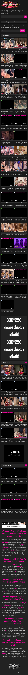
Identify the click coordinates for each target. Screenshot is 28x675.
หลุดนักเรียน (6, 547)
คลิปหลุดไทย (22, 609)
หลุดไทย (4, 631)
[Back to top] (23, 671)
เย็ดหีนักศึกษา (20, 566)
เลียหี (6, 630)
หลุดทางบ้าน (5, 542)
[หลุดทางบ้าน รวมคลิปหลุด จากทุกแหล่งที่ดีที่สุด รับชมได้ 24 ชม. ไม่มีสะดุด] (11, 5)
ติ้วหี (15, 571)
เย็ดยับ (15, 588)
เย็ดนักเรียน (20, 607)
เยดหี (4, 549)
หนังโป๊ (5, 591)
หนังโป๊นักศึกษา (14, 564)
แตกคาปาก (8, 605)
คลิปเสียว (22, 544)
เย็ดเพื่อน (4, 653)
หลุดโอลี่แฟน (13, 550)
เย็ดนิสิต (22, 627)
